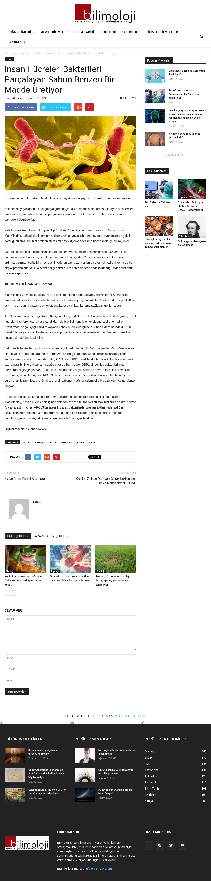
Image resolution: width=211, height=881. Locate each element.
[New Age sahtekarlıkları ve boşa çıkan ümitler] (85, 755)
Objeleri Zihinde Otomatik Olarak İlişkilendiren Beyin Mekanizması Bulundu (106, 481)
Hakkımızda (16, 42)
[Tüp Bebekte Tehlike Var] (159, 189)
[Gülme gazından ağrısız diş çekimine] (192, 227)
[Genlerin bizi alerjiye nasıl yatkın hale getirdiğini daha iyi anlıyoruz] (70, 559)
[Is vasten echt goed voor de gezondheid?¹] (155, 139)
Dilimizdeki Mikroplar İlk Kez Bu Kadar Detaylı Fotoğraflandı (191, 206)
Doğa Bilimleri (19, 32)
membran (66, 442)
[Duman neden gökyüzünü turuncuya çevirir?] (15, 755)
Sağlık (149, 234)
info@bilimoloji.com (99, 868)
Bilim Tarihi (84, 32)
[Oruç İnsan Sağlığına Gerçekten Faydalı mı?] (155, 76)
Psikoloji (150, 782)
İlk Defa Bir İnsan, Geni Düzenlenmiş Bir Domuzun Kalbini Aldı (184, 94)
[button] (201, 37)
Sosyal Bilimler (53, 32)
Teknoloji (108, 32)
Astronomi (152, 770)
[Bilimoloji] (105, 14)
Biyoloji (9, 59)
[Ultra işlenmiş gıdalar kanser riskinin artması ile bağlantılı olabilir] (159, 226)
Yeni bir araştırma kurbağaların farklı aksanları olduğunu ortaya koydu (23, 580)
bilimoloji (17, 97)
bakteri (27, 442)
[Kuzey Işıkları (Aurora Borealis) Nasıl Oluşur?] (85, 795)
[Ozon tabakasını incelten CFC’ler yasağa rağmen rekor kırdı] (15, 795)
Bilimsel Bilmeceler (162, 32)
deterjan (40, 442)
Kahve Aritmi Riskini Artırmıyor (25, 479)
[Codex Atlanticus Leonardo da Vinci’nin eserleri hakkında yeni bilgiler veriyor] (15, 775)
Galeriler (129, 32)
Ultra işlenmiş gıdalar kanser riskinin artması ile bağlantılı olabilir (158, 243)
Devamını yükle (174, 154)
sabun (92, 442)
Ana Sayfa (10, 53)
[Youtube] (182, 845)
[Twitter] (171, 845)
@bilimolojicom (130, 716)
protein (80, 442)
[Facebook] (149, 845)
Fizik (147, 764)
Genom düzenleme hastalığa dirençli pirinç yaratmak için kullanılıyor (112, 580)
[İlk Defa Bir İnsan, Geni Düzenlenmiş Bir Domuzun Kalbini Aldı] (155, 96)
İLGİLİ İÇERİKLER (17, 536)
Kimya (149, 801)
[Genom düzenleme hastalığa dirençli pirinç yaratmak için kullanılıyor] (115, 559)
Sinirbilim (150, 795)
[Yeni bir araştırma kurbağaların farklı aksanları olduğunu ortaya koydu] (25, 559)
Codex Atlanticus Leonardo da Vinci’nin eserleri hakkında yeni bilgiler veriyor (46, 774)
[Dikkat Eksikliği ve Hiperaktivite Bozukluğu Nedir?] (85, 775)
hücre (52, 442)
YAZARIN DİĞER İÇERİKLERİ (51, 536)
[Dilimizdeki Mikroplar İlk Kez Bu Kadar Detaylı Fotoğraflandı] (192, 189)
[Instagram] (160, 845)
